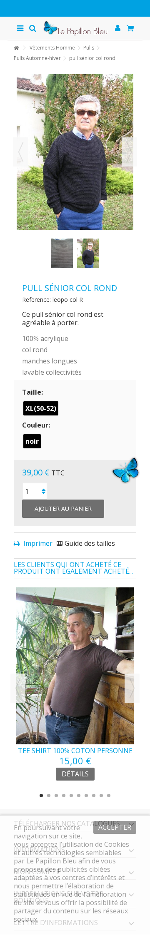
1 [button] (41, 795)
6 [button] (78, 795)
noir (32, 441)
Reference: (36, 299)
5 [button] (71, 795)
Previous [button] (17, 688)
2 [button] (48, 795)
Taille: (33, 392)
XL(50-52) (40, 408)
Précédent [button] (20, 152)
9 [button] (101, 795)
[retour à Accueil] (16, 48)
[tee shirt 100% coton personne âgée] (75, 665)
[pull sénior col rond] (62, 253)
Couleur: (37, 425)
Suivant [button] (129, 152)
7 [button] (86, 795)
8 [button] (93, 795)
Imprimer (37, 543)
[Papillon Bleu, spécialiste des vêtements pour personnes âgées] (75, 28)
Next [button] (132, 688)
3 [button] (56, 795)
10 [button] (108, 795)
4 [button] (63, 795)
